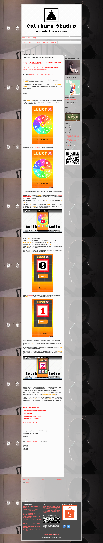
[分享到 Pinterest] (46, 441)
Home (24, 42)
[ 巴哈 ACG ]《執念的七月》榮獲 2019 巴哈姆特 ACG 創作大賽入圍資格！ (31, 514)
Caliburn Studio (37, 80)
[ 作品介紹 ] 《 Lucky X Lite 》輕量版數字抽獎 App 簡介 (35, 69)
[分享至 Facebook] (44, 441)
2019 (68, 125)
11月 (69, 142)
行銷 (45, 512)
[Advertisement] (51, 48)
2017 (68, 129)
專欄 (54, 511)
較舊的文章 (60, 479)
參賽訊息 (50, 511)
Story (38, 42)
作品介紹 (46, 511)
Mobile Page (51, 534)
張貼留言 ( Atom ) (29, 482)
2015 (68, 132)
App (35, 443)
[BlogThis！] (41, 441)
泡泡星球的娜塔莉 (55, 507)
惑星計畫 (49, 507)
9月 (68, 145)
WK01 (54, 506)
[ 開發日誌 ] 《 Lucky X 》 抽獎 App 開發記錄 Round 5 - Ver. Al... (73, 136)
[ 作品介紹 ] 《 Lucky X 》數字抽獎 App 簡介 (32, 63)
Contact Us (53, 42)
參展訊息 (48, 509)
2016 (68, 130)
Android (31, 443)
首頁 (43, 479)
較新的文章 (26, 479)
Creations (45, 42)
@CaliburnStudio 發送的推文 (71, 99)
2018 (68, 127)
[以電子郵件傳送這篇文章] (40, 441)
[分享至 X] (43, 441)
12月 (69, 133)
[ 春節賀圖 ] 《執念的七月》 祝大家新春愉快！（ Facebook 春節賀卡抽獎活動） (31, 510)
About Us (31, 42)
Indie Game (47, 506)
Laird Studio (45, 80)
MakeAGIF (37, 147)
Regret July (53, 509)
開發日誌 (27, 443)
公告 (56, 510)
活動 (52, 511)
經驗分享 (58, 511)
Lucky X (37, 443)
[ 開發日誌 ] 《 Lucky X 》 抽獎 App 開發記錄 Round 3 (41, 74)
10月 (69, 143)
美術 (44, 512)
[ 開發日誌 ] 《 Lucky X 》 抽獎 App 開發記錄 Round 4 (73, 140)
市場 (56, 511)
